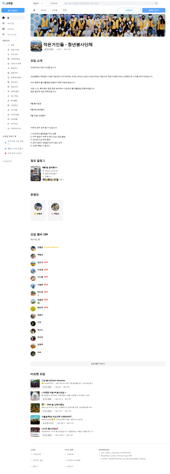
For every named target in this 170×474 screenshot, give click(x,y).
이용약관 (70, 454)
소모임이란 (37, 454)
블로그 (35, 466)
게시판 (43, 10)
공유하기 (129, 10)
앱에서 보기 (154, 10)
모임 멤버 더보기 (98, 364)
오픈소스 (70, 466)
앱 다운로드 (13, 10)
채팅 (65, 10)
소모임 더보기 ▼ (9, 136)
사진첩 (54, 10)
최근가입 (34, 239)
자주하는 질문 (38, 460)
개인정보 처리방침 (73, 460)
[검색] (156, 3)
